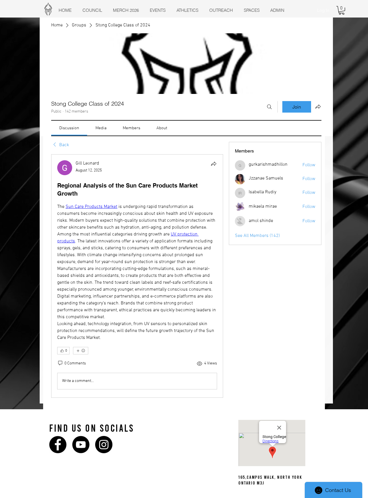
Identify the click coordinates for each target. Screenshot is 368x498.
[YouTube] (80, 444)
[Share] (213, 163)
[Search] (269, 107)
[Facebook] (57, 444)
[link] (69, 128)
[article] (137, 276)
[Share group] (318, 106)
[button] (341, 10)
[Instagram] (103, 444)
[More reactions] (80, 350)
